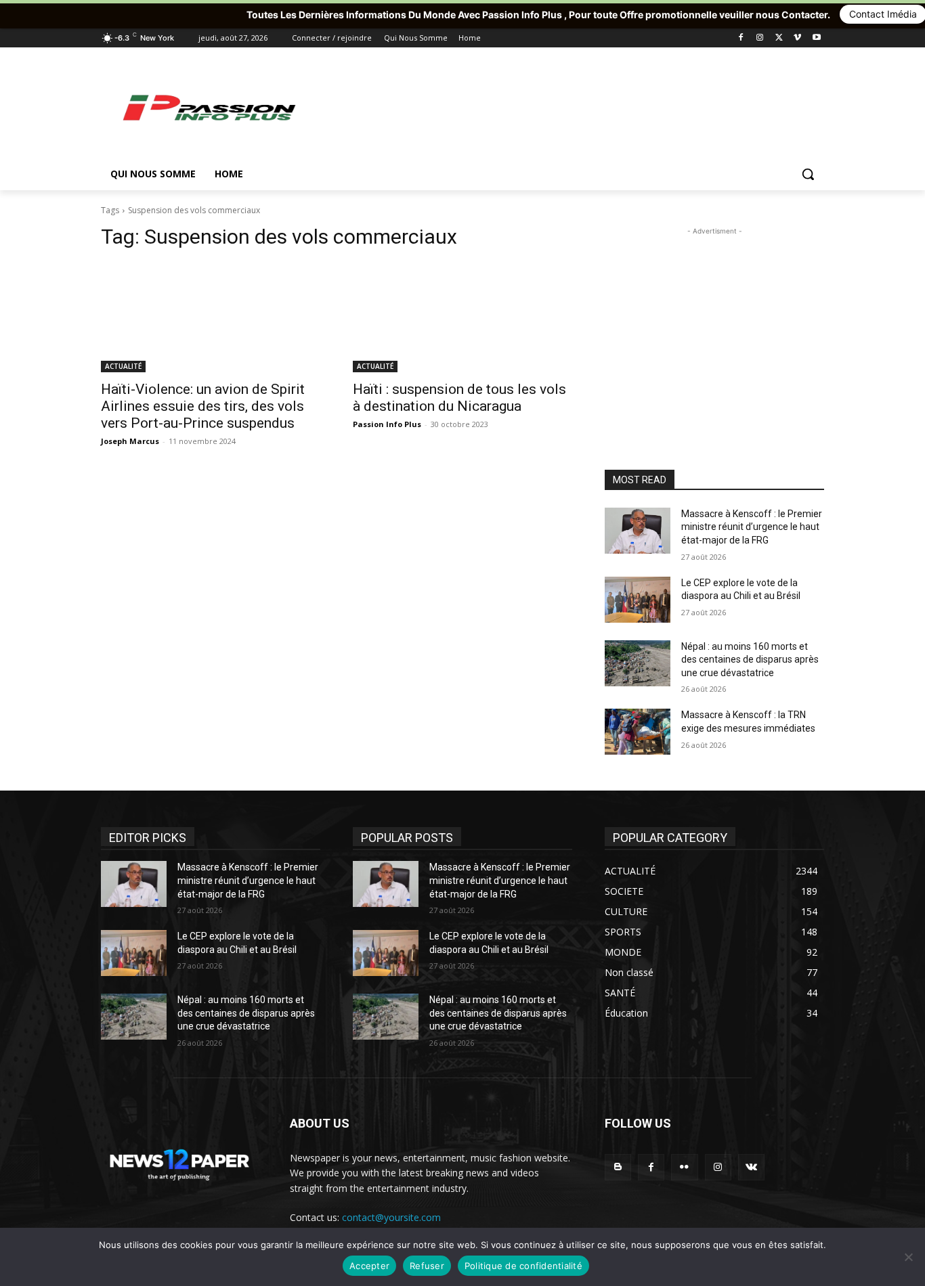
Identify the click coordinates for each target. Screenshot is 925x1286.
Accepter (369, 1265)
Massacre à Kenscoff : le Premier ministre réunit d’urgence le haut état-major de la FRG (751, 527)
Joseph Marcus (130, 441)
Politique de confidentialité (523, 1265)
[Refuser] (908, 1257)
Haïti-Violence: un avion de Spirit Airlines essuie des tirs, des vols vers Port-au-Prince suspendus (203, 406)
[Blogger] (618, 1167)
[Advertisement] (564, 106)
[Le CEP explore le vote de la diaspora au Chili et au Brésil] (637, 600)
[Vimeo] (797, 38)
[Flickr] (684, 1167)
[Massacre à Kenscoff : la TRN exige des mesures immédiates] (637, 732)
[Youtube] (816, 38)
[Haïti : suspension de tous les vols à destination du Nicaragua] (462, 317)
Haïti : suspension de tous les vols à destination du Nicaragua (459, 397)
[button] (808, 174)
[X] (779, 38)
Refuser (427, 1265)
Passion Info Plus (387, 424)
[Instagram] (760, 38)
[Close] (915, 10)
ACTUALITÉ (123, 366)
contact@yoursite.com (391, 1217)
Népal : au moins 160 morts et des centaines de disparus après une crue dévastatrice (750, 659)
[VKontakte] (751, 1167)
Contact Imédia (823, 14)
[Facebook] (741, 38)
